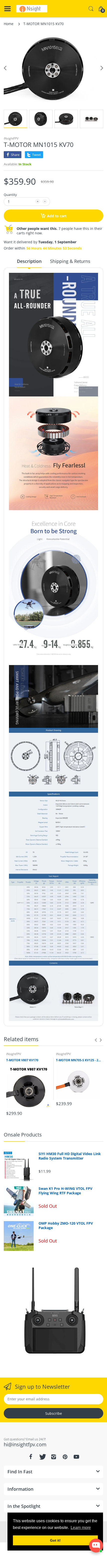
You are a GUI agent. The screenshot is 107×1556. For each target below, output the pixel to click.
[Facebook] (30, 1457)
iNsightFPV (11, 138)
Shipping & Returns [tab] (70, 261)
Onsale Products (23, 1134)
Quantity (10, 194)
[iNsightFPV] (31, 8)
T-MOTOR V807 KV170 (22, 1060)
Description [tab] (29, 261)
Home (8, 23)
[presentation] (95, 1040)
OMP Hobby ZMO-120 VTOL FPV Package (66, 1225)
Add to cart (56, 215)
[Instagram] (53, 1457)
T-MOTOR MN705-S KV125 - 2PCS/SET (78, 1060)
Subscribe (53, 1413)
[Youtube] (76, 1457)
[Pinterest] (65, 1457)
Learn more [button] (81, 1527)
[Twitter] (42, 1457)
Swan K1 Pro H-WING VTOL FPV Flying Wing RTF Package (65, 1190)
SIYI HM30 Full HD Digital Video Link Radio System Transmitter (70, 1156)
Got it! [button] (55, 1540)
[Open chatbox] (96, 1546)
